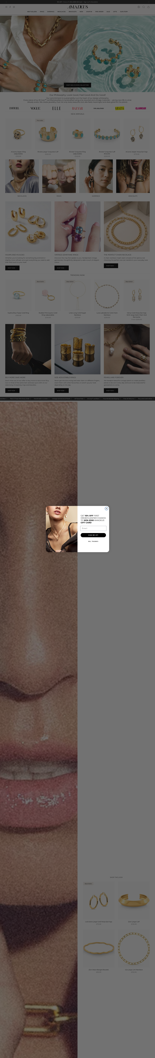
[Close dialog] (106, 508)
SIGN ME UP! (93, 535)
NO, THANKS (93, 541)
